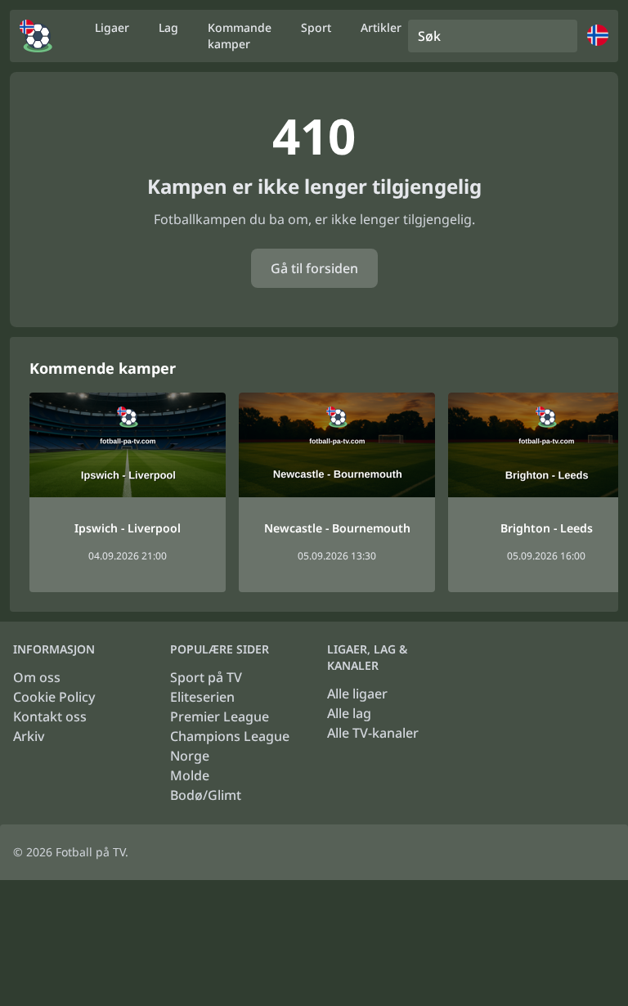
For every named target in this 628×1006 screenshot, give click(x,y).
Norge (189, 756)
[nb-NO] (36, 36)
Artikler (381, 27)
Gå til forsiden (314, 268)
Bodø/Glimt (205, 795)
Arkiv (28, 736)
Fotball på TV (90, 852)
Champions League (229, 736)
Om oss (37, 677)
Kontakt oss (50, 716)
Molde (189, 775)
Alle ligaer (357, 694)
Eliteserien (202, 697)
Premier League (219, 716)
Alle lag (349, 713)
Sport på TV (206, 677)
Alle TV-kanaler (373, 733)
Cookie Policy (54, 697)
